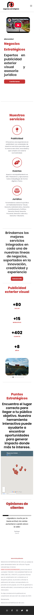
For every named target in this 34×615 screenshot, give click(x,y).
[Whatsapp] (7, 610)
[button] (18, 25)
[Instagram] (17, 610)
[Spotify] (27, 610)
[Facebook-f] (12, 610)
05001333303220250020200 (10, 569)
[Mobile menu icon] (31, 6)
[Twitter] (22, 610)
